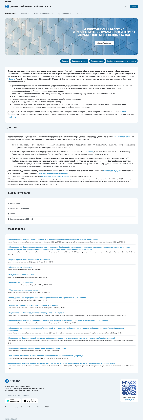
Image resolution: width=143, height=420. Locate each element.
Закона (12, 79)
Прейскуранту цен (111, 171)
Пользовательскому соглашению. (53, 173)
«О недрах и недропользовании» (20, 282)
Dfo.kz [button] (79, 13)
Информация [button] (11, 13)
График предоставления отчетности (121, 61)
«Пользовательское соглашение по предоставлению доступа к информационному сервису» (45, 356)
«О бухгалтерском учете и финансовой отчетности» (28, 259)
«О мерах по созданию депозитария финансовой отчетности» (32, 305)
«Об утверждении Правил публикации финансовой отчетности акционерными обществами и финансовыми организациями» (58, 320)
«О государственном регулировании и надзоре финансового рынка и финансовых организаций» (46, 298)
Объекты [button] (25, 13)
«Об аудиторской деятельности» (20, 275)
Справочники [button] (63, 13)
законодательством (122, 137)
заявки (90, 151)
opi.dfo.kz (11, 117)
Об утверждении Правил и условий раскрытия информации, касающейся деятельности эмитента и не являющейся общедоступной (61, 338)
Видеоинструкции (79, 61)
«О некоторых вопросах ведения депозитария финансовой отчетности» (36, 348)
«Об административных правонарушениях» (25, 290)
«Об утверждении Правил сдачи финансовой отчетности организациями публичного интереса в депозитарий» (52, 239)
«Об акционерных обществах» (19, 267)
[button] (125, 6)
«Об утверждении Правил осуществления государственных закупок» (35, 313)
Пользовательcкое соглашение (17, 395)
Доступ (65, 61)
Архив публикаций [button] (42, 13)
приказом (70, 179)
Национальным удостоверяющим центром (55, 176)
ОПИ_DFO (130, 400)
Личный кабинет (104, 43)
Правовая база (97, 61)
